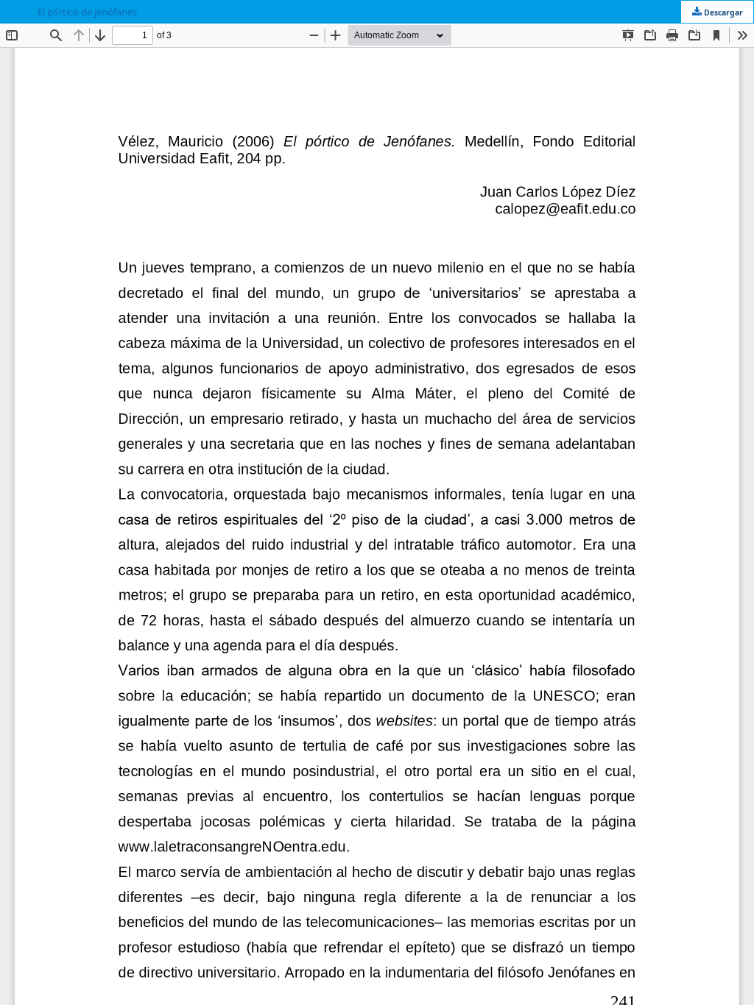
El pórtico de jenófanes (87, 11)
